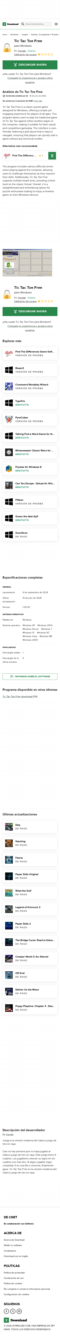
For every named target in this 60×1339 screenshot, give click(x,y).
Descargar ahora (33, 65)
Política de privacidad (14, 1272)
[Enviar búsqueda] (22, 24)
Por (20, 51)
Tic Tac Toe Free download (17, 696)
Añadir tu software (13, 1245)
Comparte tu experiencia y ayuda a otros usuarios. (30, 80)
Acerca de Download (14, 1240)
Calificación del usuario (25, 54)
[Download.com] (10, 24)
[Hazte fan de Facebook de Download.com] (6, 1311)
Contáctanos (10, 1250)
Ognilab (9, 1134)
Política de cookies (13, 1283)
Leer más (38, 101)
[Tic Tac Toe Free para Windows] (7, 47)
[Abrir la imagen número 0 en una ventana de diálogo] (27, 262)
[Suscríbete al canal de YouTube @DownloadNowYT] (19, 1311)
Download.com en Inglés (16, 1256)
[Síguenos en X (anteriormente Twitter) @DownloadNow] (12, 1311)
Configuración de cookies (16, 1294)
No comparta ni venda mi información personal (27, 1289)
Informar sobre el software (32, 676)
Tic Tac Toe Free (28, 43)
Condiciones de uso (14, 1278)
